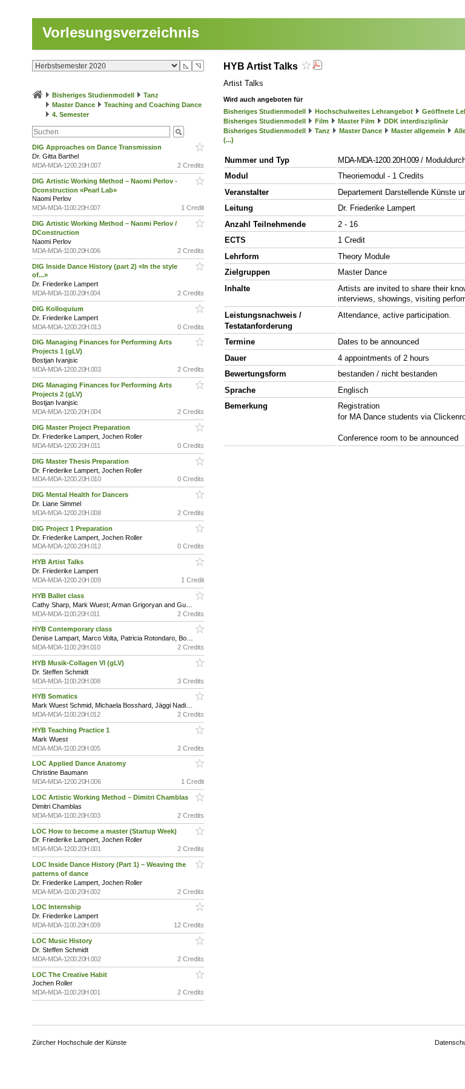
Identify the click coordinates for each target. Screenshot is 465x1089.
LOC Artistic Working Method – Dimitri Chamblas (111, 797)
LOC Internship (57, 906)
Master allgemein (418, 130)
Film (322, 121)
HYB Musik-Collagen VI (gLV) (79, 662)
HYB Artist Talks (58, 561)
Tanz (151, 95)
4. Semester (70, 114)
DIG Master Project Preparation (82, 427)
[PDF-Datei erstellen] (317, 66)
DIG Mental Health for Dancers (81, 494)
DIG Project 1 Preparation (73, 528)
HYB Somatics (55, 696)
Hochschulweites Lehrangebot (364, 111)
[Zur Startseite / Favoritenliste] (37, 95)
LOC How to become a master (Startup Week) (105, 831)
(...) (228, 139)
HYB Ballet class (59, 595)
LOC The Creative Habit (70, 974)
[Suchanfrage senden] (178, 131)
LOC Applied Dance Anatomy (80, 763)
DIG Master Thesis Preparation (81, 461)
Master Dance (73, 104)
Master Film (356, 121)
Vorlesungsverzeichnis (120, 32)
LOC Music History (63, 940)
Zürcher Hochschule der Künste (79, 1042)
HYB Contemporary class (73, 629)
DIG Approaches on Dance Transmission (97, 147)
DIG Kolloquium (58, 308)
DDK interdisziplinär (416, 121)
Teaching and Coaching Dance (153, 104)
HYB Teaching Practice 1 (71, 730)
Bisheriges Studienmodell (93, 95)
